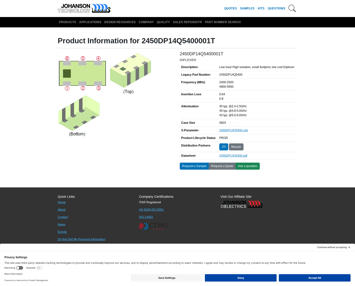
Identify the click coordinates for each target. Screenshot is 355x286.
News (61, 224)
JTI (224, 146)
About (61, 209)
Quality (163, 22)
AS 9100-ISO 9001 (151, 209)
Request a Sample (194, 166)
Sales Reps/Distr (187, 22)
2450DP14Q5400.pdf (233, 155)
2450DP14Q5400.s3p (233, 130)
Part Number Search (223, 22)
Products (67, 22)
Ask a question (247, 166)
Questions (276, 8)
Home (62, 202)
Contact (63, 217)
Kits (261, 8)
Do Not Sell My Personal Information (81, 239)
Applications (90, 22)
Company (146, 22)
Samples (247, 8)
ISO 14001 (146, 217)
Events (62, 231)
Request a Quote (222, 166)
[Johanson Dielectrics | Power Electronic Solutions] (241, 204)
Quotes (230, 8)
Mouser (236, 146)
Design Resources (120, 22)
